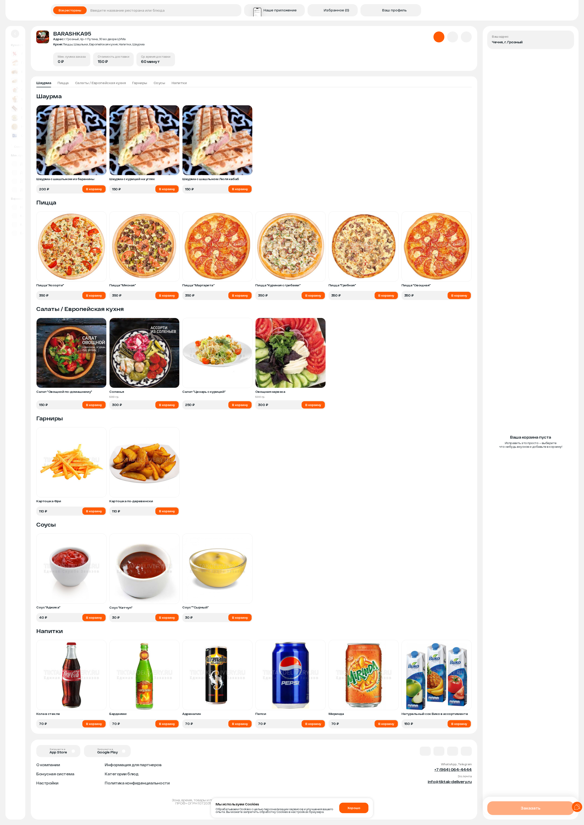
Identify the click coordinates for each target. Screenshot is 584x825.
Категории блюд (121, 774)
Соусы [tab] (159, 83)
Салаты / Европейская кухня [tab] (100, 83)
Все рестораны (70, 10)
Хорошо (353, 807)
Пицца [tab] (63, 83)
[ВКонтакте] (425, 751)
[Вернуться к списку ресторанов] (15, 34)
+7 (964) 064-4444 (453, 769)
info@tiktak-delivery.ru (450, 781)
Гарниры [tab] (139, 83)
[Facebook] (438, 751)
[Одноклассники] (452, 751)
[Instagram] (466, 751)
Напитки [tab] (179, 83)
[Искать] (236, 10)
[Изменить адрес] (566, 38)
